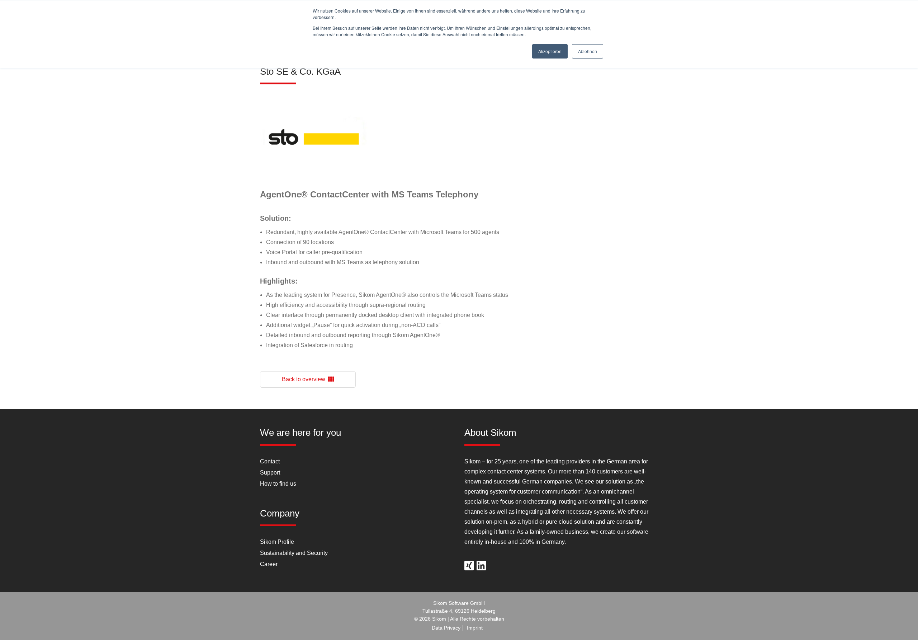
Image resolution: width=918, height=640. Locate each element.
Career (269, 564)
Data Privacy (446, 628)
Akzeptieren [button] (550, 51)
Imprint (475, 628)
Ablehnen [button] (587, 51)
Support (270, 473)
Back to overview (305, 379)
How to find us (278, 484)
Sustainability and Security (294, 553)
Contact (270, 461)
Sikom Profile (277, 542)
